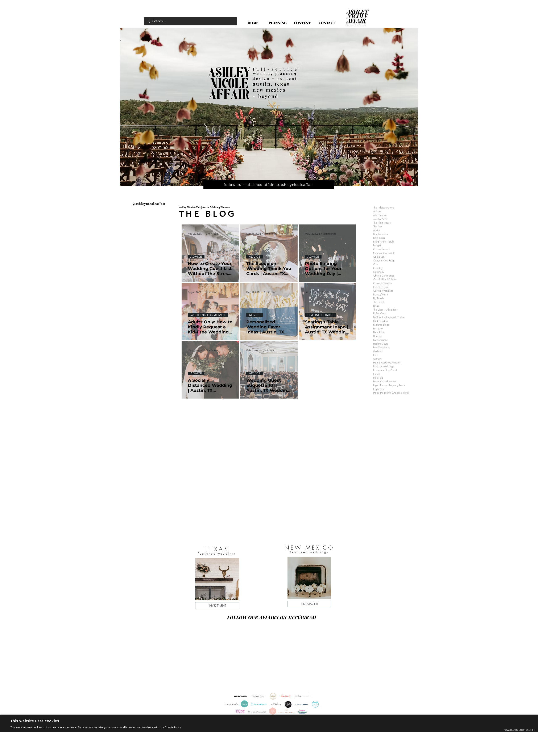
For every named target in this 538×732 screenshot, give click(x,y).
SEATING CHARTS (320, 315)
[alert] (269, 723)
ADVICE (196, 256)
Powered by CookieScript (519, 729)
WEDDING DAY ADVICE (208, 315)
